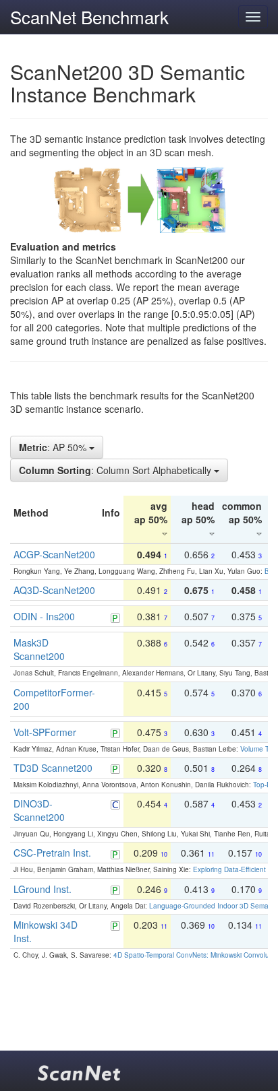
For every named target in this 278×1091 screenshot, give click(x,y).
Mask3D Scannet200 (39, 649)
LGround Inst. (42, 889)
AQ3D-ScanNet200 (54, 590)
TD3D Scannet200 (52, 767)
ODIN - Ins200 (44, 616)
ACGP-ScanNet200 (54, 554)
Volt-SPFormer (44, 732)
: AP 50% (54, 447)
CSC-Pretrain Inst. (52, 852)
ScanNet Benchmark (89, 16)
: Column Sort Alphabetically (116, 470)
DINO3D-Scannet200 (39, 810)
